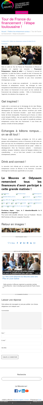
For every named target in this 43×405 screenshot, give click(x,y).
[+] (21, 264)
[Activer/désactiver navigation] (39, 5)
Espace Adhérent (21, 12)
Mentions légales (18, 400)
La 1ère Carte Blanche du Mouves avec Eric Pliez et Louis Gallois (20, 277)
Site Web (4, 348)
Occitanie (29, 41)
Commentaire (5, 310)
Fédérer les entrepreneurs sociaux (19, 31)
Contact (26, 400)
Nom (3, 333)
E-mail (3, 340)
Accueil (4, 31)
